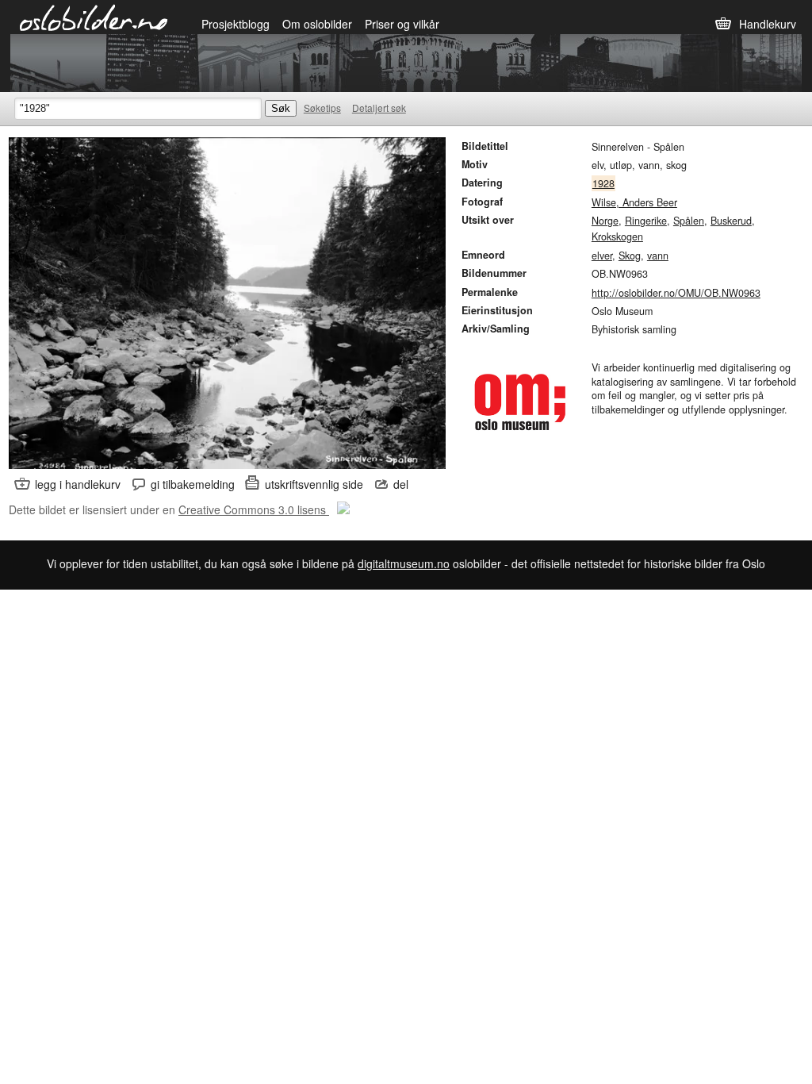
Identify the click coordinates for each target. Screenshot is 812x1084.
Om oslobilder (317, 24)
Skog (630, 255)
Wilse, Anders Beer (634, 202)
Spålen (688, 220)
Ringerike (646, 220)
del (400, 484)
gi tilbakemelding (193, 484)
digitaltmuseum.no (404, 563)
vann (657, 255)
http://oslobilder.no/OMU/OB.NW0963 (676, 293)
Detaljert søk (379, 107)
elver (602, 255)
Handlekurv (767, 24)
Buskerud (731, 220)
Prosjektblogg (235, 24)
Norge (605, 220)
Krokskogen (617, 236)
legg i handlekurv (78, 484)
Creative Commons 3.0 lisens (253, 509)
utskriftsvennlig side (314, 484)
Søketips (322, 107)
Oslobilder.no (93, 17)
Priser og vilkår (402, 24)
